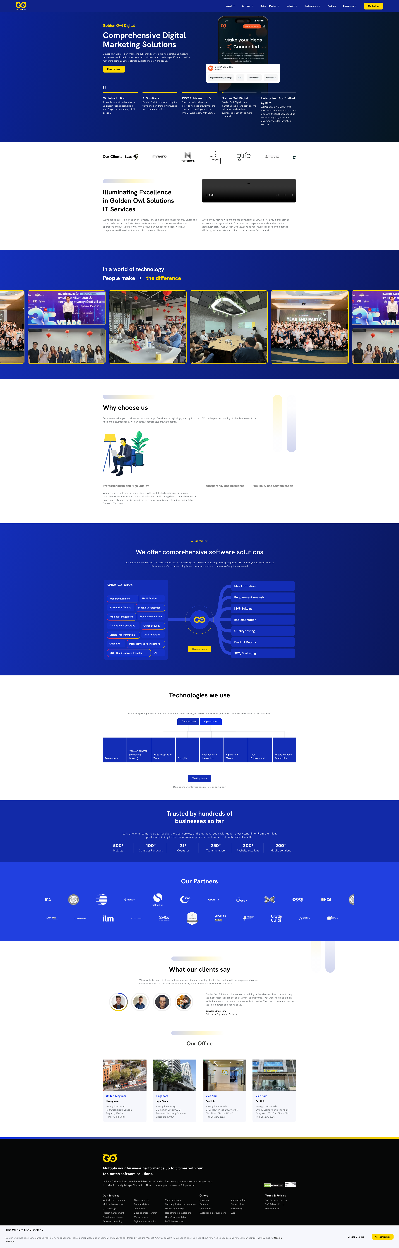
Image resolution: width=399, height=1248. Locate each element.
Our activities (237, 1200)
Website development (114, 1196)
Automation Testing (120, 607)
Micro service (141, 1213)
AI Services (139, 1222)
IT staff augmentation (176, 1213)
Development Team (151, 616)
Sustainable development (213, 1209)
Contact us (205, 1204)
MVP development (174, 1217)
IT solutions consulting (114, 1222)
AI (155, 652)
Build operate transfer (145, 1209)
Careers (204, 1200)
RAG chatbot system (175, 1222)
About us (204, 1196)
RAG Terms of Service (276, 1196)
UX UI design (109, 1204)
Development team (113, 1213)
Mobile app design (174, 1204)
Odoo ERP (114, 643)
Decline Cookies (356, 1236)
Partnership (237, 1204)
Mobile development (113, 1200)
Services (246, 6)
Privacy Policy (272, 1204)
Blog (233, 1209)
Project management (113, 1209)
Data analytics (141, 1200)
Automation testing (112, 1217)
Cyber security (141, 1196)
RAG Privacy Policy (275, 1200)
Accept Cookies (382, 1236)
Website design (173, 1196)
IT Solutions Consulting (122, 625)
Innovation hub (238, 1196)
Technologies (311, 6)
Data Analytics (152, 634)
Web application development (180, 1200)
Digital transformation (145, 1217)
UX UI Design (149, 598)
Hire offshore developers (178, 1209)
